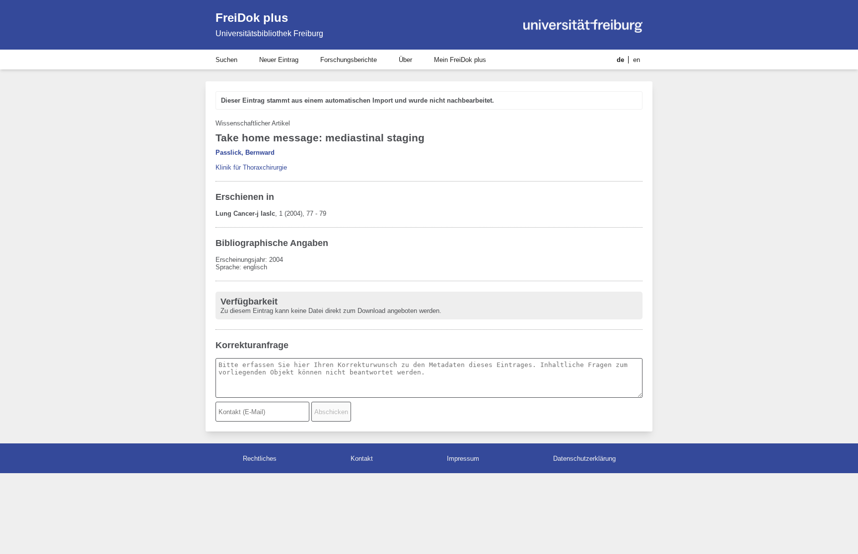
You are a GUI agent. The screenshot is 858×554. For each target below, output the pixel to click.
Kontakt (362, 458)
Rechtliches (260, 458)
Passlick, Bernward (245, 152)
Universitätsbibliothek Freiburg (269, 33)
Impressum (463, 458)
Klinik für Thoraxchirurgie (251, 167)
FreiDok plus (251, 17)
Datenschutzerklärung (584, 458)
